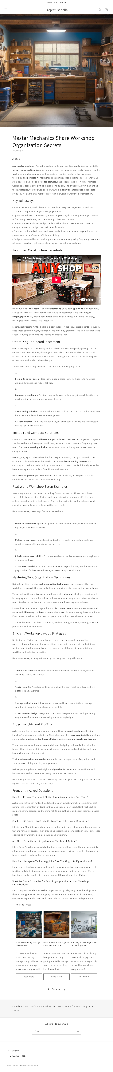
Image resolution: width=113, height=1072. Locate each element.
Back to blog (59, 989)
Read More (29, 976)
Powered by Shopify (31, 1066)
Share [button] (17, 159)
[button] (6, 10)
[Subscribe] (78, 1031)
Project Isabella (18, 1066)
